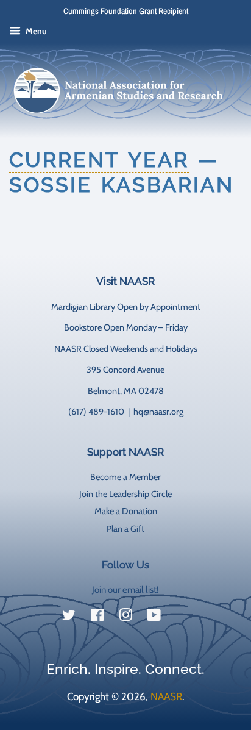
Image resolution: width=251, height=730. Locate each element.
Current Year (99, 160)
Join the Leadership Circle (125, 493)
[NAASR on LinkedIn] (182, 617)
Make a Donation (125, 511)
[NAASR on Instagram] (125, 617)
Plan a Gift (125, 528)
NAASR (166, 696)
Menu (35, 31)
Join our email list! (125, 589)
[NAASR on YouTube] (154, 617)
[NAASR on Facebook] (97, 617)
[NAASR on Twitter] (69, 617)
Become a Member (125, 476)
